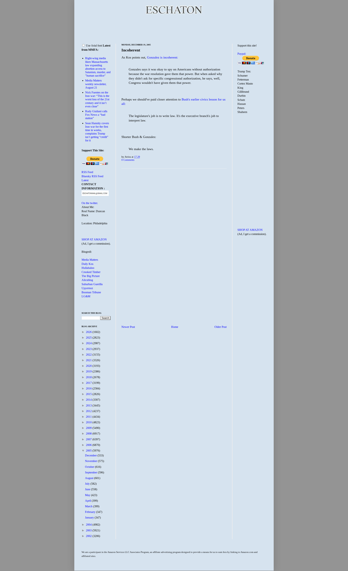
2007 (89, 439)
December (91, 455)
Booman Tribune (91, 292)
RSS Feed (87, 172)
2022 (89, 354)
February (90, 511)
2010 (89, 422)
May (88, 495)
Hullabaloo (88, 267)
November (91, 461)
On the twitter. (90, 203)
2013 (89, 405)
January (90, 517)
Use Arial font (94, 45)
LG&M (86, 296)
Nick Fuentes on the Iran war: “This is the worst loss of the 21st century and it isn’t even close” (97, 99)
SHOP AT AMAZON (94, 239)
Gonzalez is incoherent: (162, 57)
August (89, 478)
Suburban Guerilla (92, 284)
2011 (89, 416)
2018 (89, 377)
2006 (89, 444)
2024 (89, 343)
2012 (89, 411)
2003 (89, 530)
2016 (89, 388)
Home (174, 326)
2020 (89, 365)
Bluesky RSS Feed (92, 176)
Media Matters (90, 259)
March (89, 506)
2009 (89, 427)
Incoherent (130, 50)
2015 (89, 394)
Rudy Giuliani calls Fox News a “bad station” (96, 115)
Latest (85, 180)
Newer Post (128, 326)
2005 (89, 450)
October (90, 466)
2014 (89, 399)
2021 (89, 360)
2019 (89, 371)
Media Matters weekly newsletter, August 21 (95, 84)
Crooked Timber (91, 272)
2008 (89, 433)
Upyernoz (87, 288)
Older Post (220, 326)
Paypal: (241, 53)
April (88, 500)
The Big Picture (91, 276)
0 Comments (127, 159)
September (91, 472)
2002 (89, 536)
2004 (89, 524)
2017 (89, 382)
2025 (89, 337)
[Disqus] (174, 216)
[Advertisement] (174, 29)
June (88, 489)
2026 (89, 331)
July (87, 483)
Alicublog (87, 280)
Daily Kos (87, 263)
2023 (89, 348)
